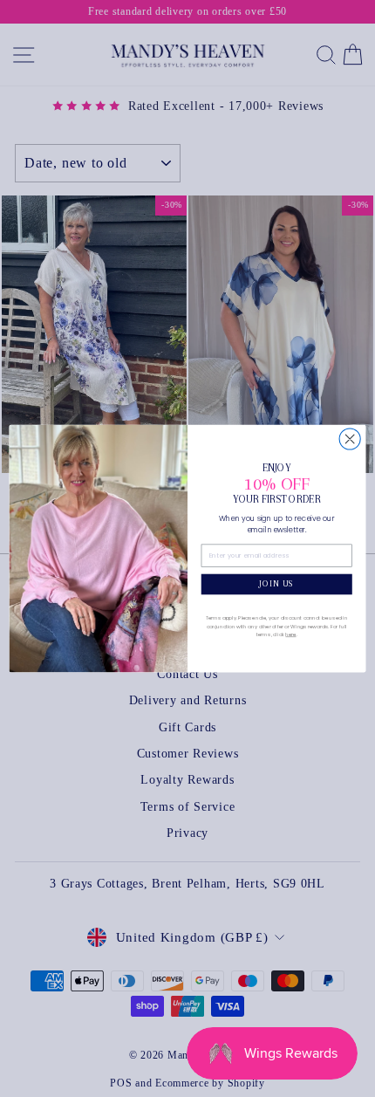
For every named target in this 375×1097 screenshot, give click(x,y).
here (290, 633)
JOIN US (277, 584)
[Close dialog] (349, 439)
